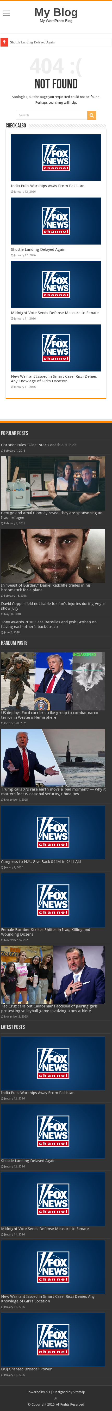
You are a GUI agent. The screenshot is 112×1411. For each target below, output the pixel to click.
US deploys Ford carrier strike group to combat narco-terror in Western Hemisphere (50, 715)
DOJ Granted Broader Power (26, 1369)
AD (48, 1392)
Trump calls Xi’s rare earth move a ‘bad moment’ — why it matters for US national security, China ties (53, 791)
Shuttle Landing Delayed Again (32, 42)
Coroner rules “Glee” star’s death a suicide (39, 445)
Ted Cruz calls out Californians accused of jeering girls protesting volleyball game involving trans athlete (49, 1008)
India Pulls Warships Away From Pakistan (47, 186)
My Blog (56, 12)
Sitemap (79, 1392)
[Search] (91, 115)
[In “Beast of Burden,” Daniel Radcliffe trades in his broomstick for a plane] (53, 556)
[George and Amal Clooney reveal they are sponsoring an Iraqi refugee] (53, 483)
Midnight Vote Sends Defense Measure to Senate (55, 312)
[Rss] (56, 1398)
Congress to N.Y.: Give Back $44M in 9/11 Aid (41, 861)
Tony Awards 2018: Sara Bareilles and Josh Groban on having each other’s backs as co (49, 624)
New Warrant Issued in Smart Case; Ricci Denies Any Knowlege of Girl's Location (54, 378)
